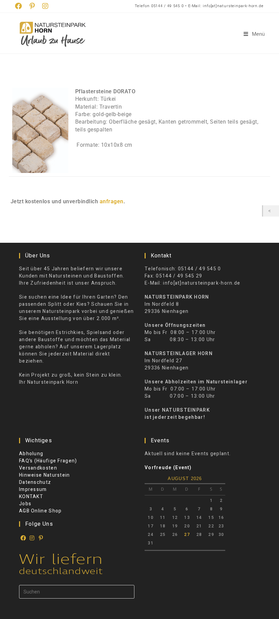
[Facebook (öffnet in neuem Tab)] (20, 6)
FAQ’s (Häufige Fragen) (48, 460)
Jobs (25, 503)
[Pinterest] (41, 538)
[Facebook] (23, 538)
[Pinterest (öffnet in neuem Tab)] (32, 6)
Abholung (31, 453)
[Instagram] (32, 538)
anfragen (112, 201)
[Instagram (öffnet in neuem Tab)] (45, 6)
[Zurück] (271, 211)
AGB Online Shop (40, 510)
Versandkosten (38, 468)
